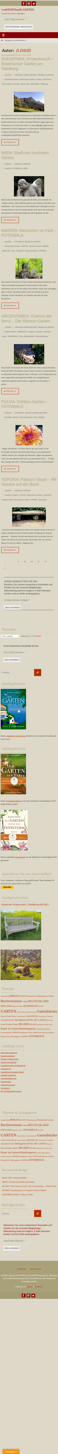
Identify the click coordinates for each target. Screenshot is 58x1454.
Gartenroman (20, 847)
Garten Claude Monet (8, 1006)
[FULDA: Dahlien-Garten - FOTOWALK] (29, 427)
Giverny (50, 1006)
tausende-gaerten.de (8, 1065)
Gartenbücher (47, 1001)
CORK (24, 992)
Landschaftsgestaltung (43, 1019)
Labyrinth (47, 486)
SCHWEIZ (24, 1026)
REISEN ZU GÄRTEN (46, 75)
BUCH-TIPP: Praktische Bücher (14, 1168)
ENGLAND (6, 996)
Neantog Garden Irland (9, 1049)
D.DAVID (23, 50)
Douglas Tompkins (35, 326)
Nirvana (30, 1277)
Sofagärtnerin (6, 1072)
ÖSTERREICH (17, 166)
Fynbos (39, 78)
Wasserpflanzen (42, 330)
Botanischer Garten (27, 78)
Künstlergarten (27, 1018)
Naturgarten (23, 1022)
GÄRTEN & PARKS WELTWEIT (26, 75)
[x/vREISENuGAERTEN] (34, 3)
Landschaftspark (6, 1022)
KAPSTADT (47, 78)
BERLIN (14, 986)
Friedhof (8, 166)
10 (25, 551)
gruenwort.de (6, 1059)
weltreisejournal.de (8, 1075)
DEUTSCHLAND (26, 409)
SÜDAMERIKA (12, 330)
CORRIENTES (22, 326)
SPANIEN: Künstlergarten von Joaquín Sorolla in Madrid (24, 1180)
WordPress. (39, 1277)
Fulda (35, 409)
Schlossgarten (15, 1026)
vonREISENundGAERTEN (17, 9)
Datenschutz (35, 1259)
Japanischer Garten (42, 1014)
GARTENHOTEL (32, 1006)
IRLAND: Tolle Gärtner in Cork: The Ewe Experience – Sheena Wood (29, 1176)
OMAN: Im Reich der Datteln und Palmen (18, 1172)
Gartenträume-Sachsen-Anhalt (12, 1062)
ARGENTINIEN (10, 326)
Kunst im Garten (10, 1018)
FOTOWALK (19, 238)
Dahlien (15, 409)
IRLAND (24, 1014)
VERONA (34, 490)
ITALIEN (22, 486)
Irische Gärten (12, 1014)
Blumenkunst (32, 986)
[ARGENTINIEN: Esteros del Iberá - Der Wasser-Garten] (29, 347)
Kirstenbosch (7, 82)
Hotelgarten (20, 1010)
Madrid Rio (6, 246)
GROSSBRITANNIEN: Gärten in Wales (17, 1185)
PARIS (35, 1022)
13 (45, 551)
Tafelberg (44, 82)
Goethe (15, 486)
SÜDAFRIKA (34, 82)
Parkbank (20, 246)
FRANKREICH (30, 996)
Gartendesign (21, 1006)
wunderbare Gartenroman (15, 726)
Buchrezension (11, 991)
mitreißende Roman (13, 791)
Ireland (3, 1014)
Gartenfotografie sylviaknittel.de (13, 1056)
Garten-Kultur (21, 1002)
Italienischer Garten (34, 486)
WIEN (25, 166)
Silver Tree (25, 82)
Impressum (21, 1259)
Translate (37, 626)
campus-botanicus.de (8, 1052)
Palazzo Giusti (7, 490)
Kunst (50, 1014)
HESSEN (41, 409)
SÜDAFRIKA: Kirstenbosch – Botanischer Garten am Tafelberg (27, 64)
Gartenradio (5, 1078)
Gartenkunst (42, 1006)
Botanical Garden (12, 78)
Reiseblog (45, 1022)
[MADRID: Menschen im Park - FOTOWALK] (29, 264)
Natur (4, 330)
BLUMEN (8, 409)
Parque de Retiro (31, 246)
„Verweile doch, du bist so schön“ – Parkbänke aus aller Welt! (24, 894)
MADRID (45, 242)
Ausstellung (5, 986)
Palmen (30, 1022)
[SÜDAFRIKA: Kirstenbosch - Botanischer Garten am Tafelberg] (29, 100)
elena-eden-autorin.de (9, 1043)
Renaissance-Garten (22, 490)
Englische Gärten (17, 996)
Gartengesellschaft (8, 1046)
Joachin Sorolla (35, 242)
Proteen (16, 82)
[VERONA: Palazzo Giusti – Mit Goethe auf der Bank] (29, 506)
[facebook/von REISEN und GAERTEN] (24, 3)
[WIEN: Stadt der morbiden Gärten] (29, 183)
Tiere (21, 330)
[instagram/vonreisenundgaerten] (29, 3)
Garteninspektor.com (8, 1069)
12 (38, 551)
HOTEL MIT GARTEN (36, 1010)
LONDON (15, 1022)
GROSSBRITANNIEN (7, 1010)
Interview (50, 1010)
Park (13, 246)
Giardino (8, 486)
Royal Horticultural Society (11, 1081)
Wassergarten (29, 330)
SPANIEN (42, 246)
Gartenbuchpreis (31, 1002)
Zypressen (42, 490)
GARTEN (24, 242)
